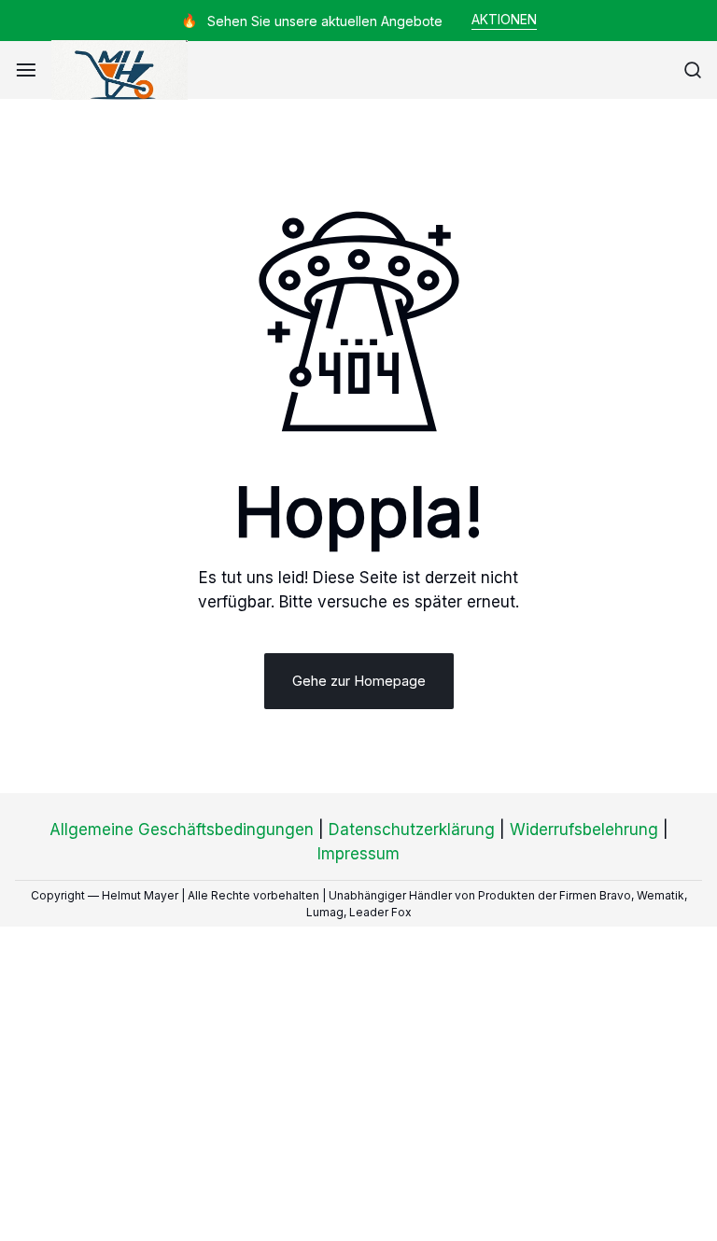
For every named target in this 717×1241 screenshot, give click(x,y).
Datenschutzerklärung (412, 829)
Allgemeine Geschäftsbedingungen (181, 829)
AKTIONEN (504, 19)
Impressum (358, 853)
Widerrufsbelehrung (584, 829)
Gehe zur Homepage (359, 681)
